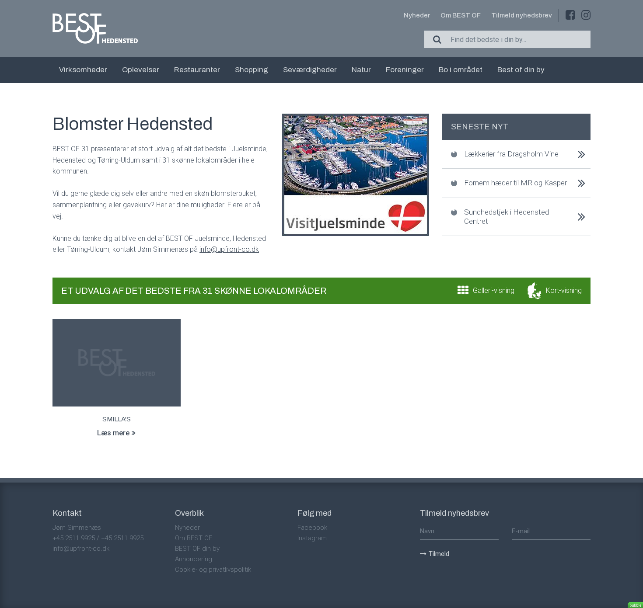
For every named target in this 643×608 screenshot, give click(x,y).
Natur (361, 70)
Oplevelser (140, 70)
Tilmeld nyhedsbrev (521, 15)
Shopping (251, 70)
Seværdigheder (310, 70)
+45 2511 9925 (73, 538)
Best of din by (521, 70)
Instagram (312, 538)
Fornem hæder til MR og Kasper (515, 182)
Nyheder (417, 15)
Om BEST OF (460, 15)
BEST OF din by (197, 548)
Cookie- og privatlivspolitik (213, 569)
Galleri (493, 290)
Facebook (312, 528)
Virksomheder (83, 70)
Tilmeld (439, 553)
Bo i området (460, 70)
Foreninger (405, 70)
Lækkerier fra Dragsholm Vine (511, 153)
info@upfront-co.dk (80, 548)
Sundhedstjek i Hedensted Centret (506, 217)
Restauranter (197, 70)
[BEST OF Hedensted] (95, 28)
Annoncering (193, 559)
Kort (564, 290)
